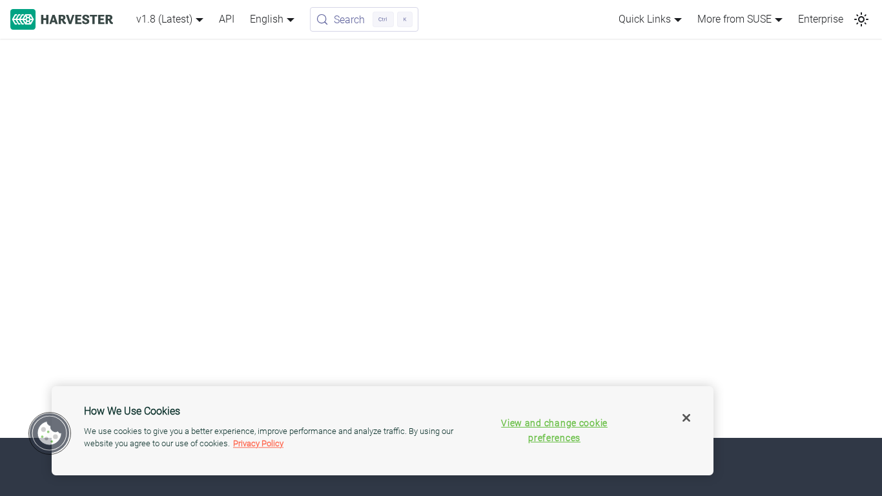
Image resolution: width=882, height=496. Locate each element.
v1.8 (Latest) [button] (164, 19)
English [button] (266, 19)
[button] (49, 433)
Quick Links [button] (645, 19)
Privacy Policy (258, 443)
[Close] (686, 418)
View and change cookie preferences (554, 431)
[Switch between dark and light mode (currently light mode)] (861, 19)
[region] (382, 430)
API (226, 19)
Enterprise (820, 19)
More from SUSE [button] (734, 19)
